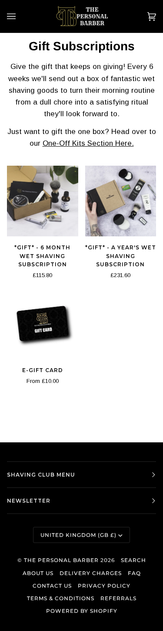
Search (133, 560)
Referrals (118, 598)
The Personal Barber (61, 560)
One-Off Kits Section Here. (88, 143)
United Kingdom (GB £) (78, 535)
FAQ (134, 573)
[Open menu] (20, 16)
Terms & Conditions (60, 598)
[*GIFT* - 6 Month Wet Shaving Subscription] (42, 201)
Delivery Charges (91, 573)
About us (38, 573)
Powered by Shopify (81, 611)
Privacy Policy (104, 585)
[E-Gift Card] (42, 323)
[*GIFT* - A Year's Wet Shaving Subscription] (120, 201)
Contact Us (52, 585)
